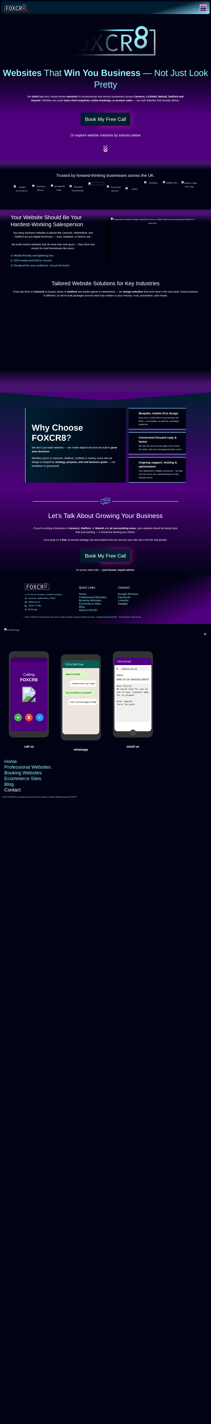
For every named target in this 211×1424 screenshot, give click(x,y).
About (88, 610)
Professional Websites (93, 597)
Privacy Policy (124, 617)
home (83, 593)
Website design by (66, 797)
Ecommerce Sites (90, 603)
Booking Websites (90, 600)
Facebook (124, 597)
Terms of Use (136, 617)
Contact (123, 603)
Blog (82, 606)
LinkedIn (123, 600)
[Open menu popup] (203, 7)
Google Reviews (128, 593)
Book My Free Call (105, 119)
